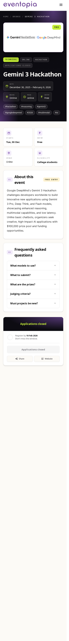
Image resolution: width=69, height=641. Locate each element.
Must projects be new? (24, 303)
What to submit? (20, 275)
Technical (11, 59)
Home (6, 16)
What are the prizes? (22, 284)
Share (21, 358)
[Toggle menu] (61, 4)
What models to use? (23, 265)
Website (48, 358)
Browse (17, 16)
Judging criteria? (20, 294)
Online (26, 59)
